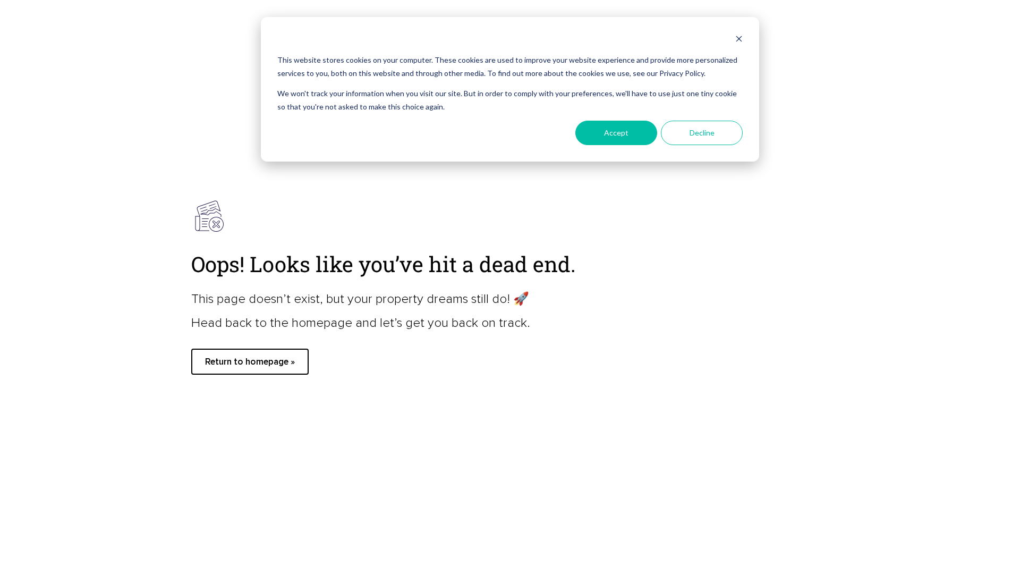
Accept (616, 132)
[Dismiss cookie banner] (739, 40)
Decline (702, 132)
